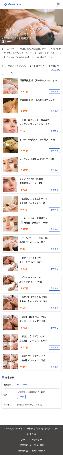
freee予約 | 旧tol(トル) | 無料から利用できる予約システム (31, 428)
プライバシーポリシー (31, 439)
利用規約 (31, 434)
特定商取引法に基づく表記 (31, 445)
